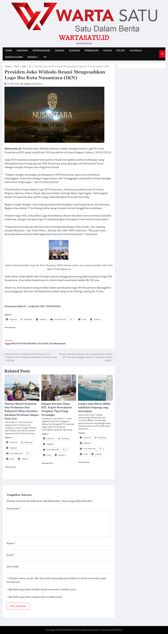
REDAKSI (32, 57)
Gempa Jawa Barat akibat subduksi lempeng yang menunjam (94, 407)
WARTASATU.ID (84, 37)
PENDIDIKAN (91, 50)
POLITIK (120, 50)
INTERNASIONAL (41, 50)
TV (45, 57)
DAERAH (59, 50)
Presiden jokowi (57, 343)
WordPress (117, 630)
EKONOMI (74, 50)
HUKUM (107, 50)
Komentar (14, 508)
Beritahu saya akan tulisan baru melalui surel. (35, 597)
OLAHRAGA (136, 50)
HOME (8, 50)
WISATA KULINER (14, 57)
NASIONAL (22, 50)
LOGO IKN (42, 343)
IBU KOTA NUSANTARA (24, 343)
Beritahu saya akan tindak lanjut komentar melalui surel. (42, 589)
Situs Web (13, 566)
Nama (11, 543)
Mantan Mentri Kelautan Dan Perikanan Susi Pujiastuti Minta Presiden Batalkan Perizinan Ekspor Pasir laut (21, 411)
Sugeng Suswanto (32, 83)
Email (11, 555)
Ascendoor (94, 630)
